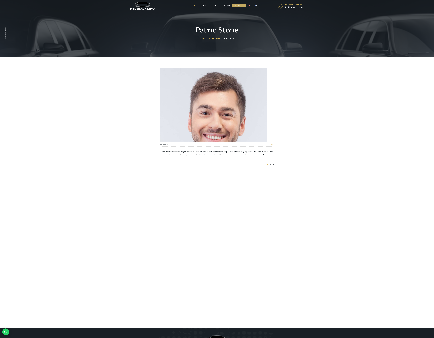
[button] (5, 331)
